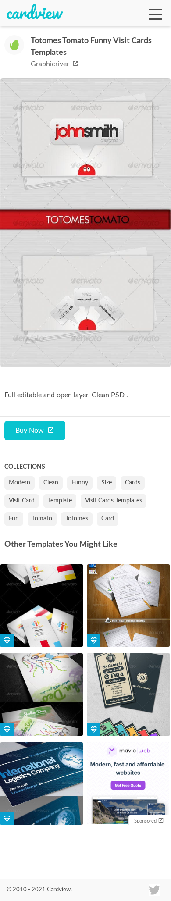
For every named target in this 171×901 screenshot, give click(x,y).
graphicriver (51, 64)
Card (107, 519)
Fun (14, 519)
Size (106, 483)
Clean (50, 483)
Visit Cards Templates (113, 501)
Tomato (42, 519)
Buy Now (29, 430)
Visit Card (22, 501)
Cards (132, 483)
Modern (19, 483)
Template (60, 501)
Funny (79, 483)
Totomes (76, 519)
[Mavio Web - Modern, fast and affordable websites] (128, 784)
